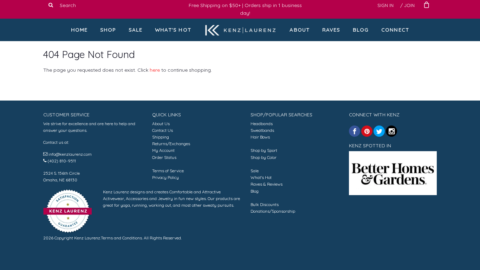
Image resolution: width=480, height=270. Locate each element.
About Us (161, 123)
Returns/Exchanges (171, 143)
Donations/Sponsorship (273, 211)
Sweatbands (262, 130)
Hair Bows (260, 137)
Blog (361, 29)
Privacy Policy (165, 177)
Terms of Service (168, 170)
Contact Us (162, 130)
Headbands (262, 123)
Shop (108, 29)
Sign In (385, 5)
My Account (163, 150)
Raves (331, 29)
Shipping (160, 137)
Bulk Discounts (265, 204)
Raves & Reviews (267, 184)
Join (409, 5)
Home (79, 29)
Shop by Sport (264, 150)
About (300, 29)
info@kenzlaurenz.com (70, 154)
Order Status (164, 157)
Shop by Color (264, 157)
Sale (136, 29)
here (155, 70)
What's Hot (173, 29)
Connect (395, 29)
